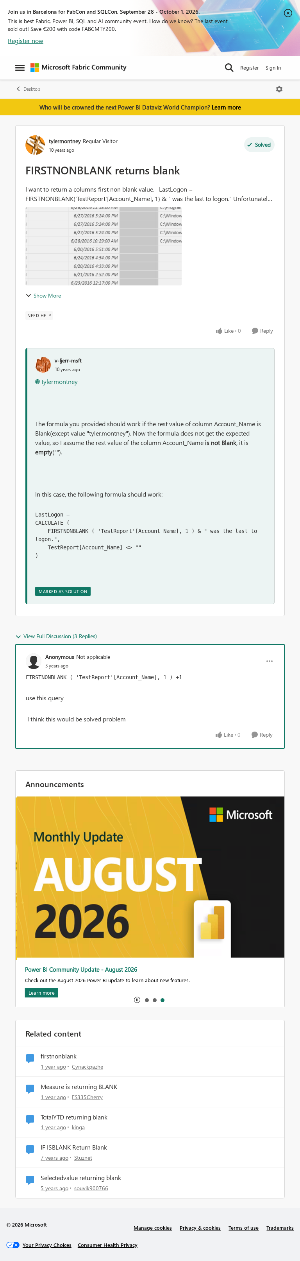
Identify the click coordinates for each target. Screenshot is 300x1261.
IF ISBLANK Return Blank (74, 1147)
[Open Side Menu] (20, 68)
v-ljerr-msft (68, 360)
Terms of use (244, 1227)
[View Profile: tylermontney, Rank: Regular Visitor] (35, 145)
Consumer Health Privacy (108, 1244)
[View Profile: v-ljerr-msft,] (43, 365)
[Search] (229, 67)
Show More (47, 295)
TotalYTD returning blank (74, 1117)
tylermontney (65, 141)
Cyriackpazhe (87, 1066)
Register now (25, 40)
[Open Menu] (279, 89)
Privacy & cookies (200, 1227)
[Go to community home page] (78, 67)
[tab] (146, 1000)
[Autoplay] (137, 1000)
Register (249, 67)
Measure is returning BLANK (79, 1087)
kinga (78, 1127)
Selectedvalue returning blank (81, 1178)
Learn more (226, 107)
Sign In (273, 67)
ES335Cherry (87, 1097)
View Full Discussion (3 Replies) (60, 636)
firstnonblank (59, 1056)
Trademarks (280, 1227)
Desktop (31, 89)
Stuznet (83, 1157)
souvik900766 (91, 1188)
